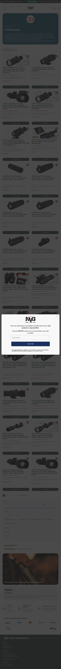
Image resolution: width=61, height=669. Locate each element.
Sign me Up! (30, 343)
